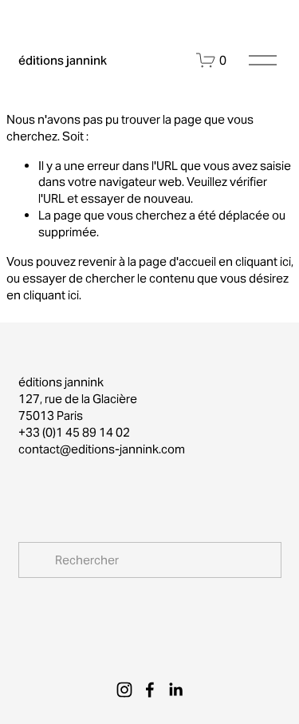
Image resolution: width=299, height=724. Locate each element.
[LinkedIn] (175, 690)
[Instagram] (124, 690)
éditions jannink (62, 60)
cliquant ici (263, 261)
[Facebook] (150, 690)
